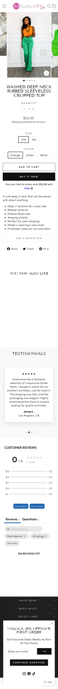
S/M (23, 139)
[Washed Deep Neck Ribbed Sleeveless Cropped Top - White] (16, 336)
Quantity (29, 103)
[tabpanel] (29, 557)
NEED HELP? (28, 608)
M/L (34, 139)
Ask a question (29, 238)
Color (29, 149)
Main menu (28, 600)
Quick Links (28, 616)
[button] (29, 471)
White (44, 155)
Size (29, 133)
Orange (15, 155)
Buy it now (29, 176)
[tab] (30, 519)
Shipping (16, 121)
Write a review (37, 506)
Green (30, 155)
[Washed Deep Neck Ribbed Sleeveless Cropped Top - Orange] (9, 336)
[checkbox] (12, 543)
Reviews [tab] (13, 519)
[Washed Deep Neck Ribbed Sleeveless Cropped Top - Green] (12, 336)
